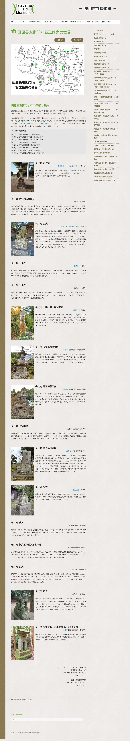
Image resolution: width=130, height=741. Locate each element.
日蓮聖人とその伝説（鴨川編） (104, 149)
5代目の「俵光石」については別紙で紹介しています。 (39, 123)
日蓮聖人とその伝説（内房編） (104, 145)
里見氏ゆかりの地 (100, 41)
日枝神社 (76, 490)
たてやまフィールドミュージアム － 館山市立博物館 (23, 9)
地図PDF (60, 40)
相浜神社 (77, 266)
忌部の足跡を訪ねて (100, 56)
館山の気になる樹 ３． (102, 67)
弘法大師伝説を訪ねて (101, 141)
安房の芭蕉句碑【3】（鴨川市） (105, 169)
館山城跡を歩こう (100, 45)
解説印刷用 (77, 40)
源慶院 (75, 310)
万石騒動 (97, 49)
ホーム (13, 22)
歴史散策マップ (75, 22)
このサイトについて (92, 22)
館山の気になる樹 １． (102, 60)
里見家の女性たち (100, 38)
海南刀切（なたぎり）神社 (70, 226)
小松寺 (65, 350)
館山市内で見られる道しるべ (104, 173)
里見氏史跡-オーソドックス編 (104, 34)
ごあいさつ (22, 22)
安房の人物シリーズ (50, 22)
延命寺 (68, 451)
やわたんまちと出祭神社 (102, 153)
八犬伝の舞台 (98, 30)
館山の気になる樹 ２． (102, 64)
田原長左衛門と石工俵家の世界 (104, 180)
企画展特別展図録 (35, 22)
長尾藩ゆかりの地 (100, 53)
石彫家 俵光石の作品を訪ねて (23, 699)
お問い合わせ (106, 22)
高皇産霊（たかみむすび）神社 (68, 166)
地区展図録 (64, 22)
